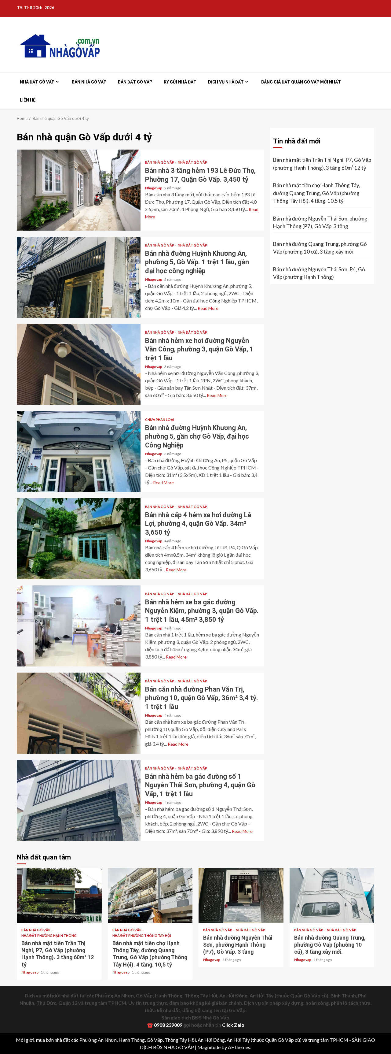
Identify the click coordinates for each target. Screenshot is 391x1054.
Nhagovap (154, 188)
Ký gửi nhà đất (180, 82)
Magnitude (209, 1047)
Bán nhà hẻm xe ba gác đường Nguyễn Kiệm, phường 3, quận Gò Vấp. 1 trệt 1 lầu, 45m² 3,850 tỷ (79, 625)
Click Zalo (233, 1025)
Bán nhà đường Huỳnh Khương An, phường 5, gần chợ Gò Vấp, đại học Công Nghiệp (79, 451)
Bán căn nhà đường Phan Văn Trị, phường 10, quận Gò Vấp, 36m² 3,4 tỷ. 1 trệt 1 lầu (79, 713)
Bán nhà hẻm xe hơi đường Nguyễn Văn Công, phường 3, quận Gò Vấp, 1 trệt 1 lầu (79, 364)
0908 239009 (168, 1025)
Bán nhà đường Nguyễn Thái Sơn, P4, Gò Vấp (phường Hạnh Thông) (319, 273)
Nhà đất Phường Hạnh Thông (49, 935)
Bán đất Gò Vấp (135, 82)
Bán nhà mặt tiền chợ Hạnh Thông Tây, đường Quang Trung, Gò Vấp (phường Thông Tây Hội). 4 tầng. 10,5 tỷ (316, 193)
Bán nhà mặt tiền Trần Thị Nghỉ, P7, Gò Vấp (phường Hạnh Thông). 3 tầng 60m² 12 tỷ (322, 164)
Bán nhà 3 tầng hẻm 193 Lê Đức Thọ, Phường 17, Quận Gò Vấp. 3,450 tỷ (79, 190)
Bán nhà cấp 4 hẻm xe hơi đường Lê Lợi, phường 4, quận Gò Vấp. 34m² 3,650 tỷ (79, 538)
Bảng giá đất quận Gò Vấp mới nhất (301, 82)
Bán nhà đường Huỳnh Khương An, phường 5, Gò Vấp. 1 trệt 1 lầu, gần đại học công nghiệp (79, 277)
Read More (208, 308)
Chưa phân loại (159, 419)
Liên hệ (27, 100)
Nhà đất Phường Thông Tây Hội (141, 935)
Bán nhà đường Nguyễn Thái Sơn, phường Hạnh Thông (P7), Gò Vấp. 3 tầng (320, 222)
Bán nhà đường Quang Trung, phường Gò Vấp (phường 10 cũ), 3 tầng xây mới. (320, 248)
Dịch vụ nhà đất (226, 82)
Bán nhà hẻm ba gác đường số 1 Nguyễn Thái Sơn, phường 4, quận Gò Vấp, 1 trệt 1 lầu (79, 800)
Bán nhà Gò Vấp (89, 82)
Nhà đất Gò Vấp (37, 82)
